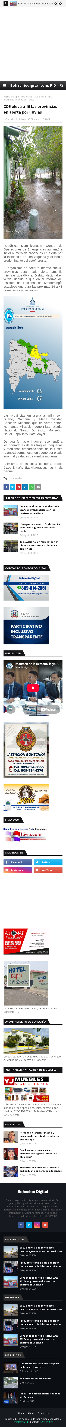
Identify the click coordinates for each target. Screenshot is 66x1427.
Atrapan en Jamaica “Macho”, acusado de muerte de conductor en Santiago (39, 1136)
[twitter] (48, 862)
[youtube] (48, 870)
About (31, 1413)
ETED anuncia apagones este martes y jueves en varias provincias (41, 1249)
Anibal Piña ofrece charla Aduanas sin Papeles (40, 1395)
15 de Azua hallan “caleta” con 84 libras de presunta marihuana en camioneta (39, 545)
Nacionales (26, 96)
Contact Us (43, 1413)
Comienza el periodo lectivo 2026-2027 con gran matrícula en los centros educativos (39, 510)
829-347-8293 (47, 1421)
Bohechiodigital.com (16, 119)
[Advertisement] (33, 44)
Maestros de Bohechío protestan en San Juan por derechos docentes (41, 1169)
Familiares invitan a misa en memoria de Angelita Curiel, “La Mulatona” (38, 1153)
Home (21, 1413)
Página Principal (11, 96)
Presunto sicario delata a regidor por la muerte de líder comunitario (40, 1264)
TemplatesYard (20, 1421)
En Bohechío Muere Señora (35, 1378)
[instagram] (18, 870)
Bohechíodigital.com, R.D (33, 85)
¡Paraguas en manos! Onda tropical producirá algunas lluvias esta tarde (40, 528)
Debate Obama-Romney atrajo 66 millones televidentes (39, 1365)
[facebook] (18, 862)
